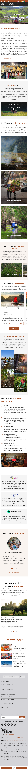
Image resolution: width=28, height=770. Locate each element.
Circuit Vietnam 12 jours (7, 687)
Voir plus (14, 565)
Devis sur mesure (21, 768)
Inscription (21, 717)
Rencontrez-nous (6, 58)
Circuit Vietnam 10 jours (7, 684)
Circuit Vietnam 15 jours (7, 689)
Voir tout (14, 328)
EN (19, 1)
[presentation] (26, 4)
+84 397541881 (19, 737)
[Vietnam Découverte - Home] (7, 730)
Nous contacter (6, 768)
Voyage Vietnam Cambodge (8, 694)
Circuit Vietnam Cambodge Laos (9, 696)
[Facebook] (2, 724)
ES (23, 1)
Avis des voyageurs (14, 572)
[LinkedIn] (15, 724)
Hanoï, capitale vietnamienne (11, 676)
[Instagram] (5, 724)
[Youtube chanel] (8, 724)
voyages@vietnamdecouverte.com (16, 740)
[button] (12, 568)
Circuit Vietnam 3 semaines (8, 692)
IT (26, 1)
